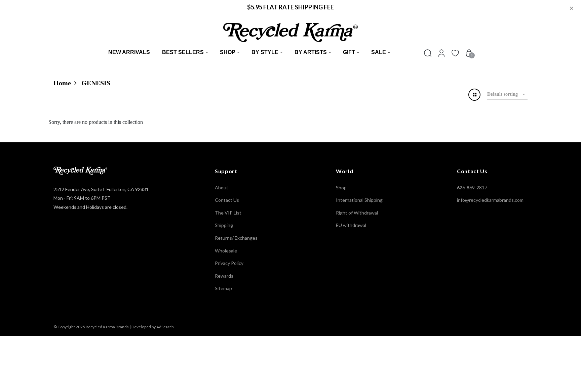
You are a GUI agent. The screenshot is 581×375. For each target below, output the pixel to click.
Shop (227, 52)
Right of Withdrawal (357, 213)
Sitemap (223, 288)
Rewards (224, 276)
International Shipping (359, 200)
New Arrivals (129, 52)
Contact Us (227, 200)
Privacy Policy (229, 263)
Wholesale (226, 250)
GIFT (349, 52)
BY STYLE (264, 52)
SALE (378, 52)
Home (62, 83)
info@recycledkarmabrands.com (490, 200)
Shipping (224, 225)
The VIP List (228, 213)
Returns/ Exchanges (236, 238)
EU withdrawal (351, 225)
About (221, 187)
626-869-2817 (472, 187)
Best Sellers (183, 52)
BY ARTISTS (311, 52)
